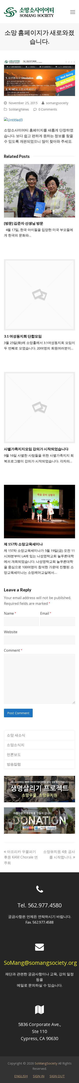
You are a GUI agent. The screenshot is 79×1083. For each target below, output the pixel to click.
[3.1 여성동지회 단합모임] (39, 294)
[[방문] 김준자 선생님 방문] (39, 191)
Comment (13, 650)
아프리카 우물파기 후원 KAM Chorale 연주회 (21, 857)
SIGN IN (38, 1076)
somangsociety (57, 103)
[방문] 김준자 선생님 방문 (23, 223)
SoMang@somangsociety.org (40, 962)
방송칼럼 (14, 764)
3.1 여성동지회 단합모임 (23, 336)
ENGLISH (21, 1076)
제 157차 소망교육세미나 (23, 544)
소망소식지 (15, 744)
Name (10, 613)
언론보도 (14, 754)
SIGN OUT (57, 1076)
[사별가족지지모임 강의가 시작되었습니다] (39, 407)
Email (45, 613)
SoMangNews (19, 109)
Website (10, 631)
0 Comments (47, 109)
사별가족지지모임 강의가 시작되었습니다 (36, 449)
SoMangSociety (46, 1063)
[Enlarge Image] (39, 77)
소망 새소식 (16, 735)
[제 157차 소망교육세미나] (39, 511)
